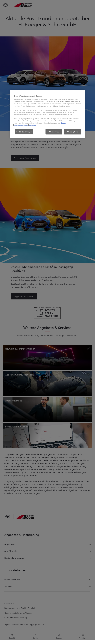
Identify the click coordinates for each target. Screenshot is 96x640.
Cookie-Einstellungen (24, 132)
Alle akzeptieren (72, 132)
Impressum (32, 125)
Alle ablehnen (54, 132)
